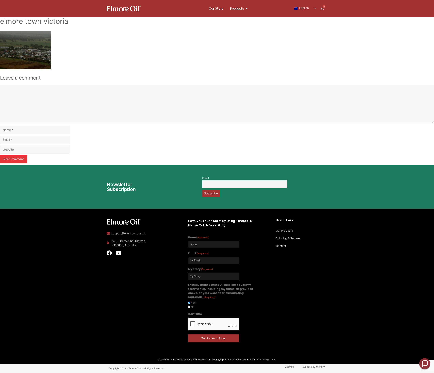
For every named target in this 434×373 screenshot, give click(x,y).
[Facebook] (109, 253)
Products (237, 8)
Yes (193, 302)
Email (205, 178)
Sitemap (289, 366)
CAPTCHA (195, 314)
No (192, 307)
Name (198, 237)
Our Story (216, 8)
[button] (424, 363)
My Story (200, 269)
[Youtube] (118, 253)
